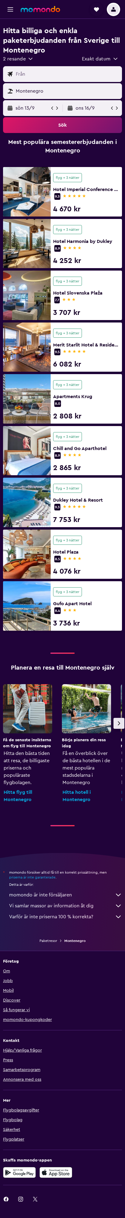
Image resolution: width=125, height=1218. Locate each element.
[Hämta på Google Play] (19, 1172)
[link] (20, 1199)
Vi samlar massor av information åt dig (51, 905)
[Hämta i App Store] (55, 1172)
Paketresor (48, 941)
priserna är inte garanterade (32, 877)
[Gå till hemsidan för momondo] (40, 9)
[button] (10, 9)
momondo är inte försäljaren (40, 894)
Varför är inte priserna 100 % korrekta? (51, 916)
